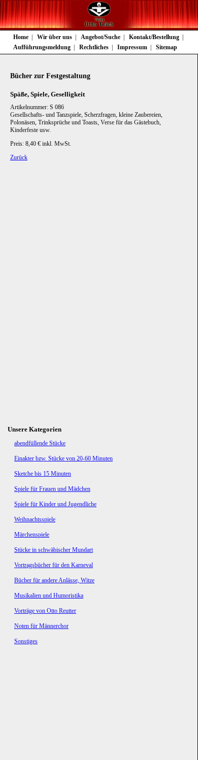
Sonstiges (26, 641)
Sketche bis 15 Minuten (42, 473)
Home (20, 37)
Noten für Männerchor (41, 626)
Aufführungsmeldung (42, 47)
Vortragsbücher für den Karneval (53, 565)
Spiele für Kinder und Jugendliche (55, 504)
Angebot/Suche (100, 37)
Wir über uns (54, 37)
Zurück (18, 157)
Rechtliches (94, 47)
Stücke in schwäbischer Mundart (53, 549)
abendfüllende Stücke (39, 443)
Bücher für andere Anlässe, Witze (54, 580)
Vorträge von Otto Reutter (45, 610)
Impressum (132, 47)
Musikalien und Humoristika (48, 595)
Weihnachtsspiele (34, 519)
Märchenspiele (31, 534)
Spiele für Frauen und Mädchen (52, 488)
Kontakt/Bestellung (154, 37)
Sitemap (166, 47)
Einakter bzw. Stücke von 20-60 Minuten (63, 458)
